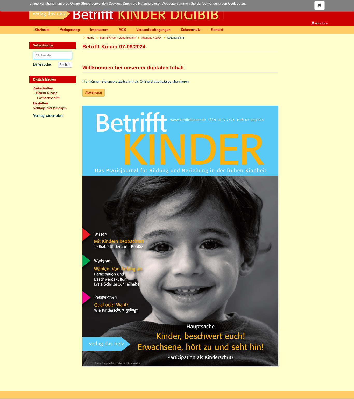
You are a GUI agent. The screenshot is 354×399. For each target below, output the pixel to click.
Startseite (41, 30)
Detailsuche (42, 64)
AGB (122, 30)
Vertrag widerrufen (48, 116)
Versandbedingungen (153, 30)
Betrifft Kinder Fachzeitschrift (118, 37)
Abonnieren (93, 93)
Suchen (65, 65)
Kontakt (217, 30)
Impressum (99, 30)
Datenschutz (191, 30)
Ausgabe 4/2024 (151, 37)
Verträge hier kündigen (50, 108)
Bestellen (40, 103)
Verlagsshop (70, 30)
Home (90, 37)
